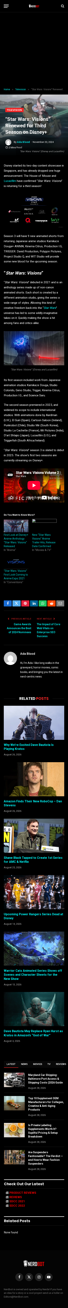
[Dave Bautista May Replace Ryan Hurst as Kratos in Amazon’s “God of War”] (34, 1009)
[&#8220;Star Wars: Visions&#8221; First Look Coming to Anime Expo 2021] (16, 562)
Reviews (15, 1197)
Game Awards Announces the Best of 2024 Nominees (19, 628)
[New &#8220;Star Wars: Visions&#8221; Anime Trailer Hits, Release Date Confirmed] (44, 526)
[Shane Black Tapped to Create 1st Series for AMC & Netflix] (34, 836)
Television (14, 110)
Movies (37, 1064)
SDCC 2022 (17, 1205)
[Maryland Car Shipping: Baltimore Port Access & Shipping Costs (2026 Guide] (14, 1080)
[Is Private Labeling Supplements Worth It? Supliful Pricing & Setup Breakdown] (14, 1130)
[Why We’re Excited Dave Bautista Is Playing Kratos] (34, 723)
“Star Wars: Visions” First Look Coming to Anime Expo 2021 (16, 574)
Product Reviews (22, 1193)
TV (49, 1064)
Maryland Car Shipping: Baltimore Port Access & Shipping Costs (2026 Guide (45, 1078)
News (24, 1064)
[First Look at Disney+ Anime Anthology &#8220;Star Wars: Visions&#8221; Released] (16, 526)
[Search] (62, 6)
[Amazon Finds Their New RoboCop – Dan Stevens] (34, 779)
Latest (11, 1064)
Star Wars (50, 308)
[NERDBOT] (34, 6)
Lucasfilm (10, 181)
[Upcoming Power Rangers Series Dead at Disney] (34, 892)
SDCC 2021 (17, 1201)
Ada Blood (23, 142)
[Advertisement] (34, 50)
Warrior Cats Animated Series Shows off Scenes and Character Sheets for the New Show (33, 975)
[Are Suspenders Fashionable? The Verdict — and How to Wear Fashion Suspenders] (14, 1157)
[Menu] (6, 6)
